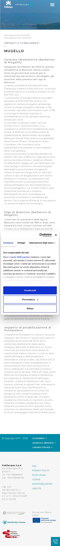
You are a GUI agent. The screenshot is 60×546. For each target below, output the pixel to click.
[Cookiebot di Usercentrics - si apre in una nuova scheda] (39, 235)
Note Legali (39, 475)
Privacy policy (41, 470)
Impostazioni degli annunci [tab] (42, 243)
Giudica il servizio (43, 443)
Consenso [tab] (8, 243)
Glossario (38, 438)
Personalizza (28, 299)
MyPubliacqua (22, 5)
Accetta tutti (30, 290)
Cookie (36, 479)
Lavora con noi (41, 447)
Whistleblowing (42, 484)
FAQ (34, 466)
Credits (36, 488)
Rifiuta (30, 308)
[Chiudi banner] (56, 235)
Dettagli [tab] (21, 243)
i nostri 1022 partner (19, 257)
